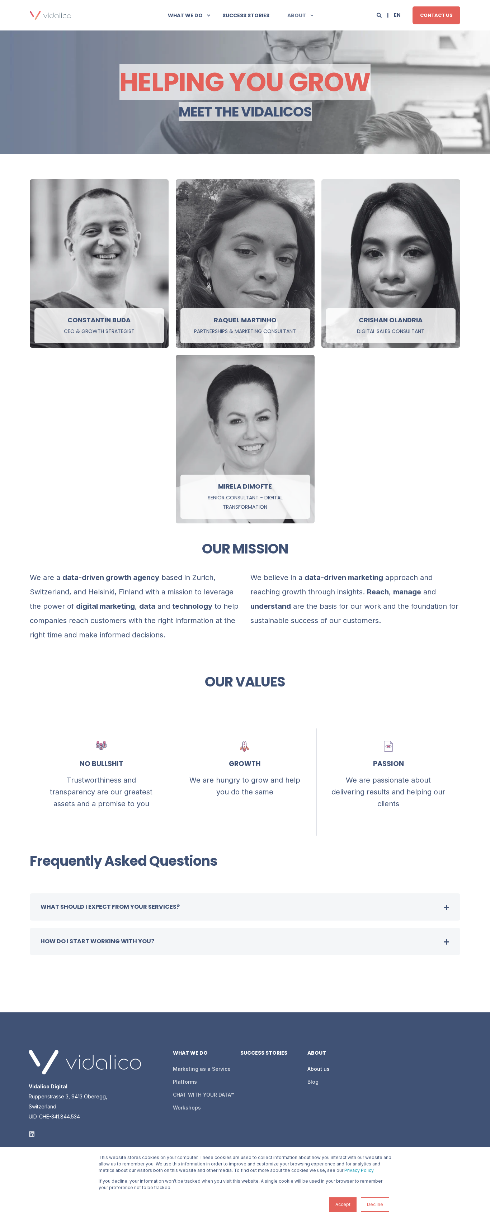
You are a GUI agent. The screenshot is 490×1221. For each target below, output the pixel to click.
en (397, 14)
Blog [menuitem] (313, 1082)
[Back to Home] (50, 15)
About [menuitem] (296, 15)
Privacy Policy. (359, 1170)
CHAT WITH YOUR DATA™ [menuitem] (203, 1095)
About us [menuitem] (318, 1069)
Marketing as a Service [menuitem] (202, 1069)
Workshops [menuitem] (187, 1107)
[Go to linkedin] (99, 308)
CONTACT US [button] (436, 14)
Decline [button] (375, 1204)
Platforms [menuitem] (185, 1082)
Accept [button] (342, 1204)
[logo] (85, 1062)
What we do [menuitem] (185, 15)
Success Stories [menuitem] (245, 15)
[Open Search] (380, 14)
